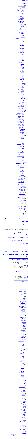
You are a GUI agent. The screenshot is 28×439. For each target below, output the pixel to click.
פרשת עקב (22, 374)
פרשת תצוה (22, 354)
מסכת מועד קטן (22, 71)
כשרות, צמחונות (23, 318)
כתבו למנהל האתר (14, 435)
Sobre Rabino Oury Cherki (22, 208)
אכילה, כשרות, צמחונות (21, 33)
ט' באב (23, 44)
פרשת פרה (24, 338)
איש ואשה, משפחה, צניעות (22, 195)
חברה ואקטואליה (23, 193)
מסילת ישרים (22, 95)
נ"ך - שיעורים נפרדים (21, 62)
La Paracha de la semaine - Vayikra (20, 115)
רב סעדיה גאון (23, 83)
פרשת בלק (22, 369)
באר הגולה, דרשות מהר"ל (21, 92)
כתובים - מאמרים (22, 171)
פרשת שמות (22, 350)
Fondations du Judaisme (21, 117)
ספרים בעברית (23, 202)
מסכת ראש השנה (23, 391)
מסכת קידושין (22, 74)
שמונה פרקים (23, 408)
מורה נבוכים (24, 412)
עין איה (23, 102)
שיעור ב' (27, 228)
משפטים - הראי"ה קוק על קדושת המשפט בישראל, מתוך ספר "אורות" (16, 218)
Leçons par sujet (23, 294)
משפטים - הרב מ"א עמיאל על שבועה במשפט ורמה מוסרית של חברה (17, 237)
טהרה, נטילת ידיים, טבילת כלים (21, 197)
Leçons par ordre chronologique (20, 10)
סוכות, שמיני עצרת (22, 48)
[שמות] (23, 349)
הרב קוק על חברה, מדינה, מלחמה (20, 184)
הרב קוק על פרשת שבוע (22, 429)
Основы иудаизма (21, 132)
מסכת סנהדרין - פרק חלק (21, 76)
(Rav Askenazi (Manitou (21, 22)
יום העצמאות (22, 151)
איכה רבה (24, 388)
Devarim (23, 14)
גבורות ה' (23, 90)
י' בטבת (23, 49)
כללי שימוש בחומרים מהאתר (22, 4)
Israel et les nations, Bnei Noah (20, 19)
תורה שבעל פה (22, 174)
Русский (24, 213)
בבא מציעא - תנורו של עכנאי (21, 75)
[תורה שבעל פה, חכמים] (21, 403)
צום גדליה (23, 157)
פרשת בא (23, 351)
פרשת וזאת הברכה (22, 379)
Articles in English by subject (20, 121)
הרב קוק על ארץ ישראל (21, 108)
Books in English (23, 203)
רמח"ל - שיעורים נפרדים (22, 421)
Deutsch (24, 214)
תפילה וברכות (23, 82)
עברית (24, 211)
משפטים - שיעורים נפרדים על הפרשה (22, 271)
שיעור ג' (27, 229)
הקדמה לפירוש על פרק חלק (22, 409)
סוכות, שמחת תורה (22, 158)
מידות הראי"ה (22, 180)
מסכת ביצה (22, 69)
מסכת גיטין (24, 397)
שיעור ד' (27, 277)
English (24, 212)
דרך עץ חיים (22, 97)
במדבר (24, 364)
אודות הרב (25, 205)
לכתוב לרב (25, 209)
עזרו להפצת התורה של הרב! (14, 434)
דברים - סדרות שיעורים (21, 372)
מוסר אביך (24, 427)
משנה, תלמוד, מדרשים (24, 386)
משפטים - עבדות (25, 221)
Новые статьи (22, 130)
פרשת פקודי (22, 356)
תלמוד (23, 173)
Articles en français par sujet (21, 112)
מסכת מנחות (22, 78)
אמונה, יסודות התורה (21, 25)
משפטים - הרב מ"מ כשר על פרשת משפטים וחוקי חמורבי (19, 240)
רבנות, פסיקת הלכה (22, 81)
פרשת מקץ (22, 347)
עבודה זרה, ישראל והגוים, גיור (22, 194)
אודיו (9, 228)
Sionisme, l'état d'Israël (21, 17)
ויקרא (23, 54)
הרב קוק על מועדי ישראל (21, 106)
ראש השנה (22, 46)
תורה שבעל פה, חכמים (22, 79)
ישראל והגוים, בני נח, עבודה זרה (20, 144)
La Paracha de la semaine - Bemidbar (20, 116)
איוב (24, 385)
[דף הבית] (24, 2)
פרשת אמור (22, 362)
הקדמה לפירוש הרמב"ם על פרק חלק (20, 85)
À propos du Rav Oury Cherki (21, 206)
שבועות (23, 153)
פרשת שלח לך (22, 367)
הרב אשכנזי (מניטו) (23, 109)
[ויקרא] (23, 357)
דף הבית (25, 2)
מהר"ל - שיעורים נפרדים (21, 94)
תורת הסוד (24, 404)
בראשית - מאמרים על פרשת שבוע (20, 163)
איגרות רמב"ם (22, 86)
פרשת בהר (22, 363)
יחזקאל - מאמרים (22, 170)
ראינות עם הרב (22, 147)
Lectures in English (24, 309)
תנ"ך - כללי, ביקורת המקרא (21, 52)
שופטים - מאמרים (22, 167)
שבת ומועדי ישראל (23, 37)
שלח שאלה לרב (23, 186)
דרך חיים (24, 416)
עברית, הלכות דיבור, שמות (22, 189)
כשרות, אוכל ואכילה (23, 196)
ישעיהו (23, 58)
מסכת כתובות (23, 396)
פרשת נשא (22, 366)
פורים (23, 161)
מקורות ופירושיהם (23, 188)
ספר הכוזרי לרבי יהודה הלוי (22, 176)
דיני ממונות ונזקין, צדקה (22, 198)
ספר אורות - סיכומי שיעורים (21, 179)
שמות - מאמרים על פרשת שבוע (20, 164)
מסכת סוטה (22, 73)
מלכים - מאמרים (22, 168)
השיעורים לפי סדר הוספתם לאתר (21, 6)
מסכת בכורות (23, 402)
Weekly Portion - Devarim (21, 125)
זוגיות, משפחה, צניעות (21, 32)
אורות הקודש (23, 424)
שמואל (23, 57)
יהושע (23, 56)
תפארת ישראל (22, 91)
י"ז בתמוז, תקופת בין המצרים (21, 154)
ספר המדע (24, 410)
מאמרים (25, 110)
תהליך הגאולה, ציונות (21, 142)
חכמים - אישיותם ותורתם (22, 405)
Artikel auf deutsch (23, 134)
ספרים (25, 201)
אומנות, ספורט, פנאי (21, 35)
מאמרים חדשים (23, 111)
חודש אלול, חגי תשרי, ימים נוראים (20, 156)
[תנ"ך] (23, 162)
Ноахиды (22, 133)
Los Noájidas (22, 138)
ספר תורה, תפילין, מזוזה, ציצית (20, 34)
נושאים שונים (22, 36)
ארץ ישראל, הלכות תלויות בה (22, 192)
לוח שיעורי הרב (23, 7)
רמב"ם (24, 84)
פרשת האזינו (22, 378)
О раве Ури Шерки (23, 207)
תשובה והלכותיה (22, 27)
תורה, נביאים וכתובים (24, 339)
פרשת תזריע (22, 360)
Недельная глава (22, 131)
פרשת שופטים (22, 375)
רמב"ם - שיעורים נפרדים (21, 89)
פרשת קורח (22, 368)
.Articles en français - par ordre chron (20, 113)
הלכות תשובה (22, 87)
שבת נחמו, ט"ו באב (22, 45)
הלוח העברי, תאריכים (22, 199)
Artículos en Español (22, 135)
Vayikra (23, 13)
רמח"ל (24, 177)
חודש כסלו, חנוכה (22, 159)
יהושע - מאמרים (22, 166)
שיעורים (25, 5)
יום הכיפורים (22, 47)
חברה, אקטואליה (22, 28)
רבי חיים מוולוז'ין (23, 99)
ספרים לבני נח (23, 204)
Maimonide (22, 20)
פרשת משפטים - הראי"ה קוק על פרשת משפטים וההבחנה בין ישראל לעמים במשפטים (14, 251)
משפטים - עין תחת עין (24, 243)
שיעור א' (27, 266)
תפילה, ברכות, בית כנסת (22, 190)
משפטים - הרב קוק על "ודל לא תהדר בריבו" (21, 248)
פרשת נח (23, 342)
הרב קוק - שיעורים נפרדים (22, 432)
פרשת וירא (22, 343)
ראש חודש (22, 149)
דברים (23, 55)
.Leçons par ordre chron (22, 295)
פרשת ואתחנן (22, 373)
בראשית (23, 53)
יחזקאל (24, 383)
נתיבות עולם (22, 93)
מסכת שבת (22, 66)
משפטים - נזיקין (25, 224)
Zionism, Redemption (21, 127)
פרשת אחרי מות (22, 361)
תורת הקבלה (22, 175)
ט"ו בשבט (23, 160)
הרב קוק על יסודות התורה (21, 182)
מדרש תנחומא (22, 65)
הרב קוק (25, 423)
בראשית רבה (22, 64)
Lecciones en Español (22, 24)
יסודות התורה (22, 140)
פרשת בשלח (22, 352)
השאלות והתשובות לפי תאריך (22, 187)
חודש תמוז (22, 43)
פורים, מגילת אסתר (22, 51)
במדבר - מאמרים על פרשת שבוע (20, 165)
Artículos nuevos (22, 136)
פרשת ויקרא (22, 358)
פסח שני (23, 41)
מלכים (24, 381)
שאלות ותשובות (24, 185)
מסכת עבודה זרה (23, 400)
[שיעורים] (24, 5)
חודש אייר (23, 40)
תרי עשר (23, 60)
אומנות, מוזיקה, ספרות (22, 200)
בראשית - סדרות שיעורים (21, 341)
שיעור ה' (27, 278)
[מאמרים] (24, 110)
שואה (23, 30)
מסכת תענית (22, 70)
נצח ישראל (24, 415)
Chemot (23, 12)
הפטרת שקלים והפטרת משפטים (24, 281)
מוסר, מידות (22, 26)
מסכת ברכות (23, 389)
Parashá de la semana (21, 137)
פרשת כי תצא (22, 376)
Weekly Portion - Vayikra (21, 124)
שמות (24, 349)
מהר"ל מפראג (24, 413)
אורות (23, 100)
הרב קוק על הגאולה (23, 431)
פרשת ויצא (22, 345)
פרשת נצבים (22, 377)
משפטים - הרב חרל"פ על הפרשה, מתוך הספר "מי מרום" (18, 258)
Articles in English (23, 120)
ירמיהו (23, 59)
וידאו (20, 232)
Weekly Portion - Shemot (21, 123)
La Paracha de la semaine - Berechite (20, 114)
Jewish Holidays (22, 122)
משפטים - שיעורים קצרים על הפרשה (22, 263)
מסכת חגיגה (22, 72)
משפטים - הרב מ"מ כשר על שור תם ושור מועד (20, 230)
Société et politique (22, 18)
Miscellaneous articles (21, 128)
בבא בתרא (24, 399)
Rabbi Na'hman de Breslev (21, 21)
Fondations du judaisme (21, 16)
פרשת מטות (22, 370)
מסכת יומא (22, 68)
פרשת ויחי (23, 348)
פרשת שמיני (22, 359)
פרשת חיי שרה (22, 344)
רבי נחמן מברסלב (23, 98)
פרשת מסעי (22, 371)
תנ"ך (24, 162)
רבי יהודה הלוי (24, 407)
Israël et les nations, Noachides (20, 118)
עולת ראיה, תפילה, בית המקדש (20, 103)
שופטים (24, 380)
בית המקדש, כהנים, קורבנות (21, 31)
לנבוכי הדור (22, 105)
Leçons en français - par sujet (20, 9)
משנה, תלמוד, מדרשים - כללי (22, 387)
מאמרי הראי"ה (22, 104)
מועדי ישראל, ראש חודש (22, 323)
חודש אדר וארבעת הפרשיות (21, 50)
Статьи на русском (23, 129)
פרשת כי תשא (22, 355)
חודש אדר (24, 335)
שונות (23, 148)
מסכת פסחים (22, 67)
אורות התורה (22, 101)
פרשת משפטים (22, 353)
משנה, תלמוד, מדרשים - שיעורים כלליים (19, 63)
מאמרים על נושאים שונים (22, 139)
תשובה (23, 141)
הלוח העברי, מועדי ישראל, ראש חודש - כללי (19, 38)
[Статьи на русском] (20, 129)
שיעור (21, 256)
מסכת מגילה (23, 394)
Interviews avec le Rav (21, 119)
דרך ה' (24, 419)
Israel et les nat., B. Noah (22, 304)
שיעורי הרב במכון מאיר (22, 8)
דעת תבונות (22, 96)
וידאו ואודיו (13, 262)
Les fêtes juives (22, 11)
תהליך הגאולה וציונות (21, 29)
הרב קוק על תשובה (22, 183)
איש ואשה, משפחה (22, 146)
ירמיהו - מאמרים (22, 169)
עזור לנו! (24, 3)
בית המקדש (22, 143)
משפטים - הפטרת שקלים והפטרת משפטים (21, 280)
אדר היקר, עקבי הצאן (22, 426)
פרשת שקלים (23, 336)
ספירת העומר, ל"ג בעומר (21, 39)
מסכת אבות (22, 77)
